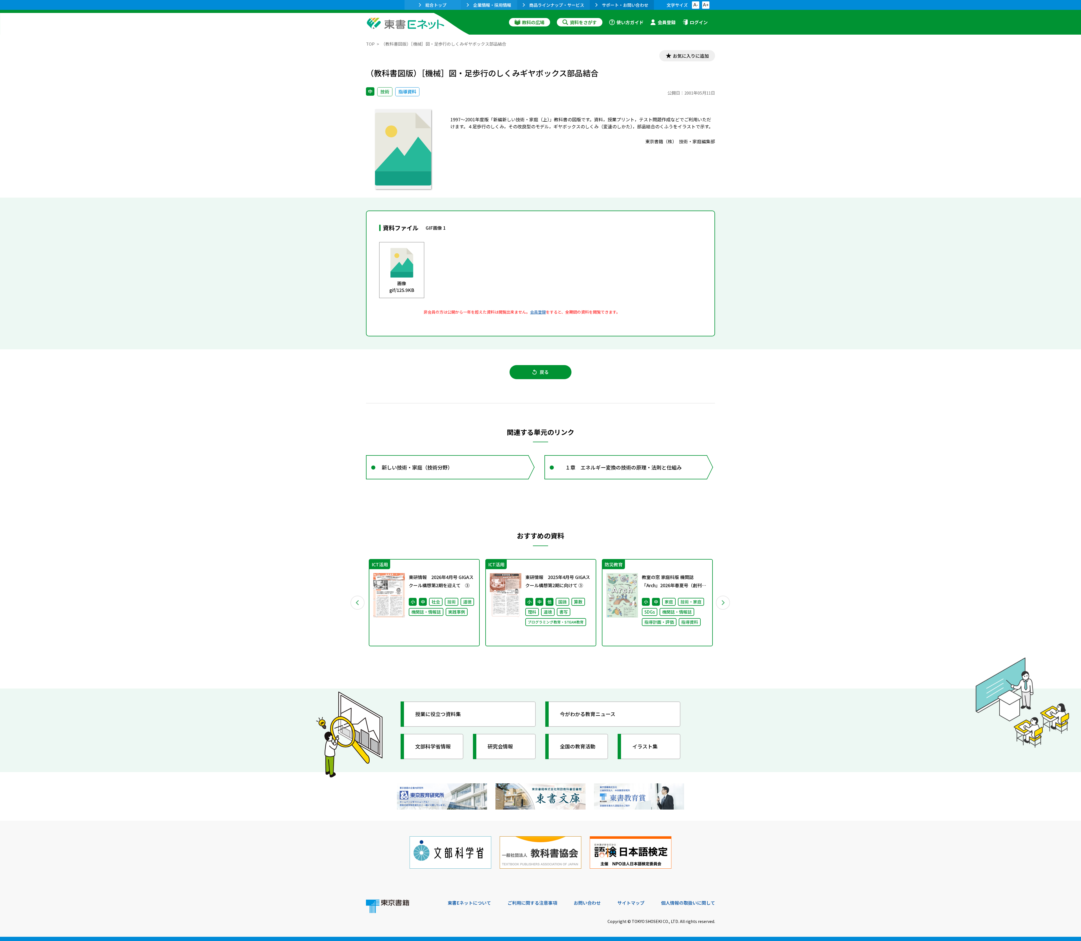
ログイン (699, 22)
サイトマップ (630, 902)
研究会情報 (500, 746)
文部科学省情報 (433, 746)
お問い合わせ (587, 902)
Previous (357, 602)
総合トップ (435, 5)
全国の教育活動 (577, 746)
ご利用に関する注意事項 (532, 902)
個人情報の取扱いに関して (688, 902)
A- (695, 5)
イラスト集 (645, 746)
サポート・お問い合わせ (625, 5)
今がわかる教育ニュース (587, 714)
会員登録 (667, 22)
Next (723, 602)
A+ (706, 5)
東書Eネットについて (469, 902)
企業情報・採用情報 (492, 5)
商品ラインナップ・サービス (556, 5)
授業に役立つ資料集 (438, 714)
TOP (370, 44)
